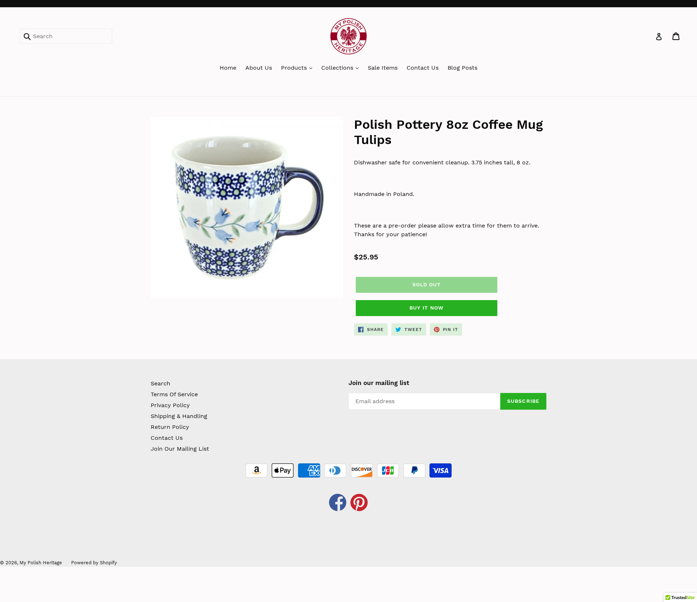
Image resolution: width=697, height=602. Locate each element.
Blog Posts (462, 67)
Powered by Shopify (94, 562)
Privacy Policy (170, 405)
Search (160, 383)
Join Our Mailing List (180, 448)
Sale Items (383, 67)
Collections (338, 67)
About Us (258, 67)
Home (228, 67)
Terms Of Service (174, 394)
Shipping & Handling (179, 416)
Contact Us (423, 67)
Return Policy (170, 426)
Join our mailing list (378, 382)
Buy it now (426, 308)
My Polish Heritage (41, 562)
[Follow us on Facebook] (338, 503)
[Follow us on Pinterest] (359, 503)
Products (295, 67)
